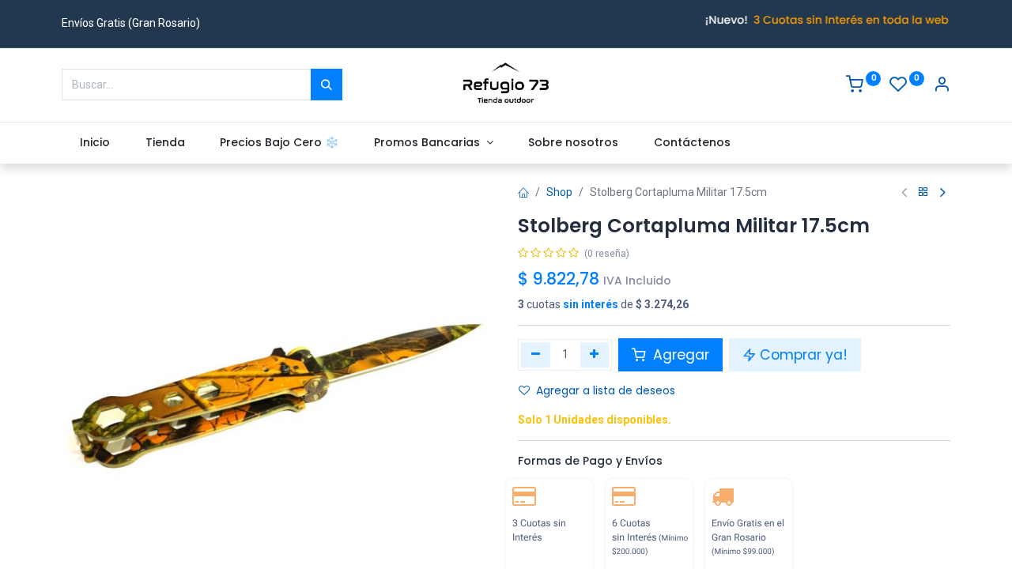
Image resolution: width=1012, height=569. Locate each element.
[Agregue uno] (595, 354)
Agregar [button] (679, 354)
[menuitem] (94, 143)
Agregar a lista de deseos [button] (605, 390)
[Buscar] (326, 84)
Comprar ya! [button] (804, 354)
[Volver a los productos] (923, 192)
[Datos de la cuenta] (941, 86)
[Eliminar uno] (535, 354)
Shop (559, 192)
